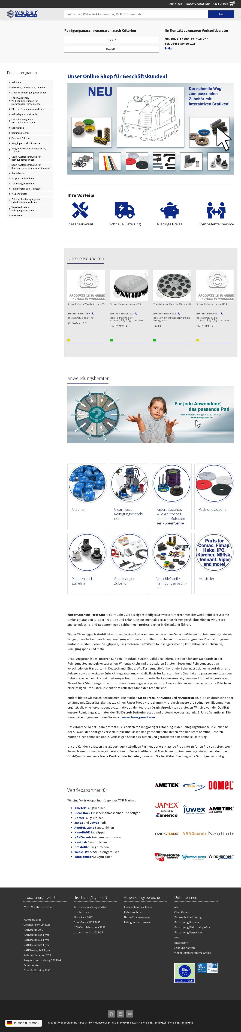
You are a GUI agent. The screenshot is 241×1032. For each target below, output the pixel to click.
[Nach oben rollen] (232, 1023)
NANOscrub (82, 837)
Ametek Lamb (84, 827)
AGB (176, 907)
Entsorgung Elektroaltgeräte (192, 927)
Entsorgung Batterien (187, 922)
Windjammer (83, 857)
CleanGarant (182, 912)
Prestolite (81, 847)
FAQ (176, 937)
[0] (231, 3)
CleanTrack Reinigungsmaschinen (129, 514)
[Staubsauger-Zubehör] (129, 552)
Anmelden (176, 3)
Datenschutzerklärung (188, 917)
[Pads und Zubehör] (214, 483)
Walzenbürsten (19, 193)
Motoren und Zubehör (82, 581)
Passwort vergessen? (197, 3)
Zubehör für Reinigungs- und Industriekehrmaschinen (26, 200)
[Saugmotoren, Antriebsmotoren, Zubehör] (87, 552)
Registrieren (220, 3)
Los (221, 14)
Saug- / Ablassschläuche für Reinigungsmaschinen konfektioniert (30, 166)
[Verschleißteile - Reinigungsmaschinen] (171, 552)
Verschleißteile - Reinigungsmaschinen (171, 583)
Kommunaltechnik (20, 132)
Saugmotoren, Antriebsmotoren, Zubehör (28, 150)
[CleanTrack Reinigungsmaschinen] (129, 483)
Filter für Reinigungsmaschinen (27, 109)
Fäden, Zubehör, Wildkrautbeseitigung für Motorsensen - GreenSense (171, 516)
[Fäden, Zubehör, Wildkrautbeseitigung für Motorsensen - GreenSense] (171, 483)
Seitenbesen (18, 173)
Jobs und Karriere (184, 948)
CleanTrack (82, 813)
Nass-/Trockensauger (137, 917)
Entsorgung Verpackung (188, 932)
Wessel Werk (83, 852)
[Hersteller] (214, 552)
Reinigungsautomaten (137, 922)
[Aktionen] (87, 483)
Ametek (80, 808)
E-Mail (169, 48)
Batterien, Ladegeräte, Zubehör (28, 87)
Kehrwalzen (17, 127)
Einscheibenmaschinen (138, 907)
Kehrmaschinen (133, 912)
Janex (78, 823)
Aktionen (79, 509)
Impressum (181, 942)
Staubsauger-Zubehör (124, 581)
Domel (79, 818)
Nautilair (80, 842)
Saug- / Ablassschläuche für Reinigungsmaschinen (26, 158)
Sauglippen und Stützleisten (26, 143)
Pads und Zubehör (213, 509)
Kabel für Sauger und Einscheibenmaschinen (23, 121)
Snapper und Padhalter (23, 178)
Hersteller (206, 578)
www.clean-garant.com (138, 717)
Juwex (94, 823)
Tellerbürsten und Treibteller (26, 188)
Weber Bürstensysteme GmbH (192, 952)
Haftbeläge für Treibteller (24, 114)
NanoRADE (82, 832)
